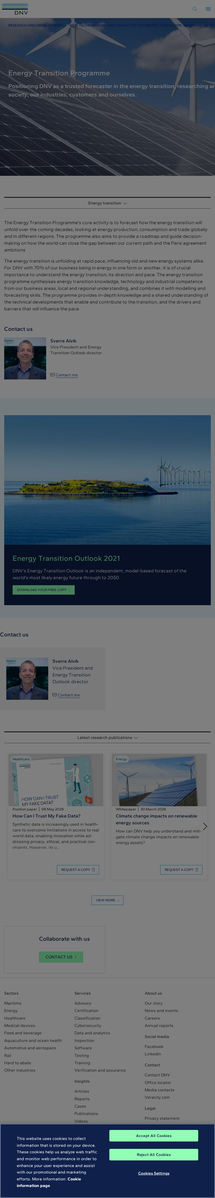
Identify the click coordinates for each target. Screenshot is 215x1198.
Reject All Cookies (154, 1154)
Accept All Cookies (153, 1135)
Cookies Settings (153, 1173)
